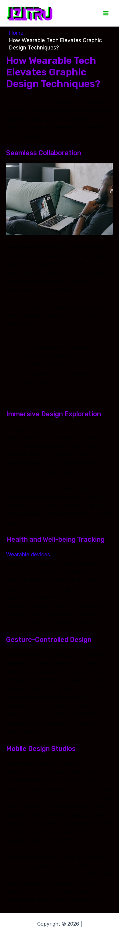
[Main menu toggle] (106, 13)
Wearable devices (28, 554)
